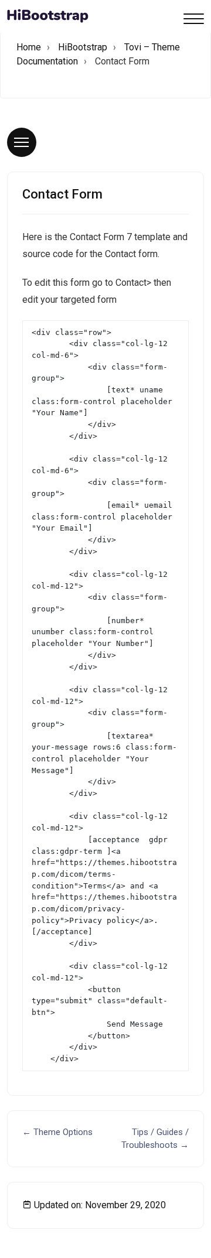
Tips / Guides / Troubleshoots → (155, 1139)
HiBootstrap (82, 47)
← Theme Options (57, 1132)
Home (28, 47)
